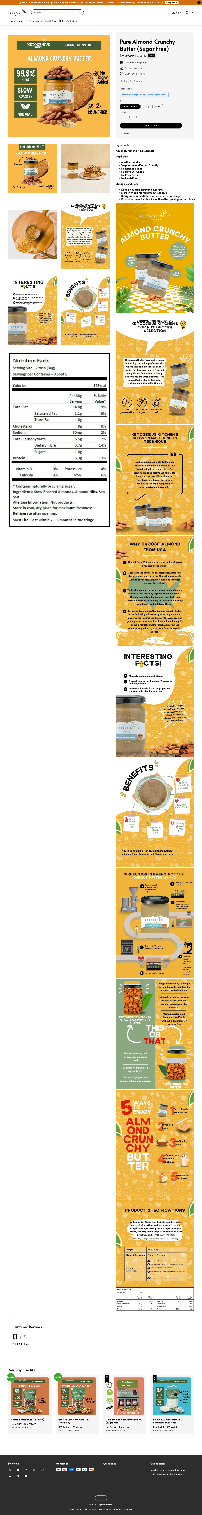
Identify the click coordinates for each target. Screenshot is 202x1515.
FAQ (61, 21)
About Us (22, 21)
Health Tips (50, 21)
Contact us (71, 21)
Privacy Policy (76, 1509)
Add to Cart (151, 125)
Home (12, 21)
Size (122, 101)
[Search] (79, 12)
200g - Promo (130, 106)
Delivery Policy (90, 1509)
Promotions (126, 88)
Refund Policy (105, 1509)
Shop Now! (171, 2)
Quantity (123, 112)
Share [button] (126, 133)
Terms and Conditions (122, 1509)
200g (146, 106)
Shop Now (35, 21)
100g (157, 106)
